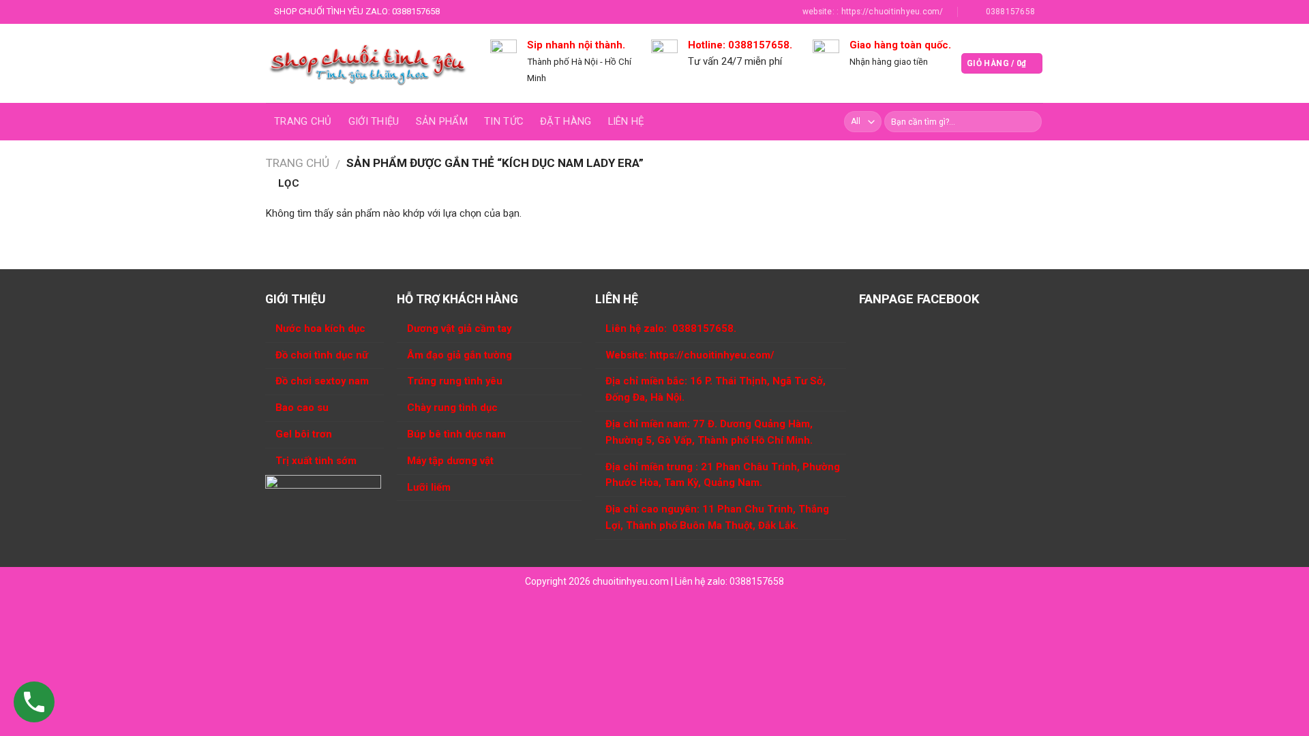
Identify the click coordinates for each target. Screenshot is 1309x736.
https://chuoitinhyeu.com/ (712, 355)
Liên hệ (626, 121)
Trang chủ (303, 121)
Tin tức (504, 121)
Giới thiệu (374, 121)
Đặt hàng (565, 121)
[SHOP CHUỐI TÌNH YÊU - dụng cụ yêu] (368, 63)
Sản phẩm (442, 121)
